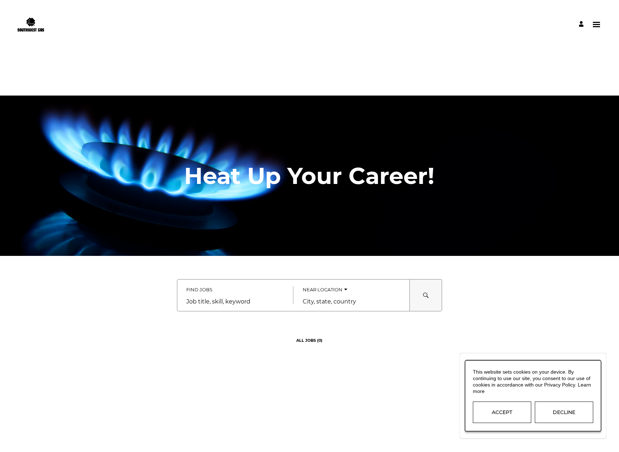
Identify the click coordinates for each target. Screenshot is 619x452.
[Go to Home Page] (30, 24)
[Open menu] (596, 24)
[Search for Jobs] (426, 295)
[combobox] (235, 301)
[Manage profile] (582, 24)
